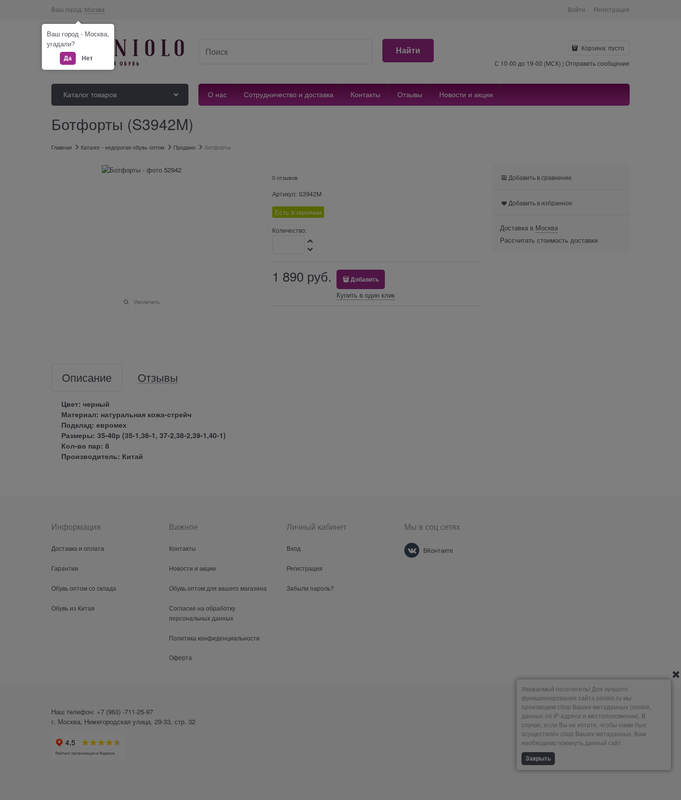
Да (68, 57)
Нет (87, 57)
